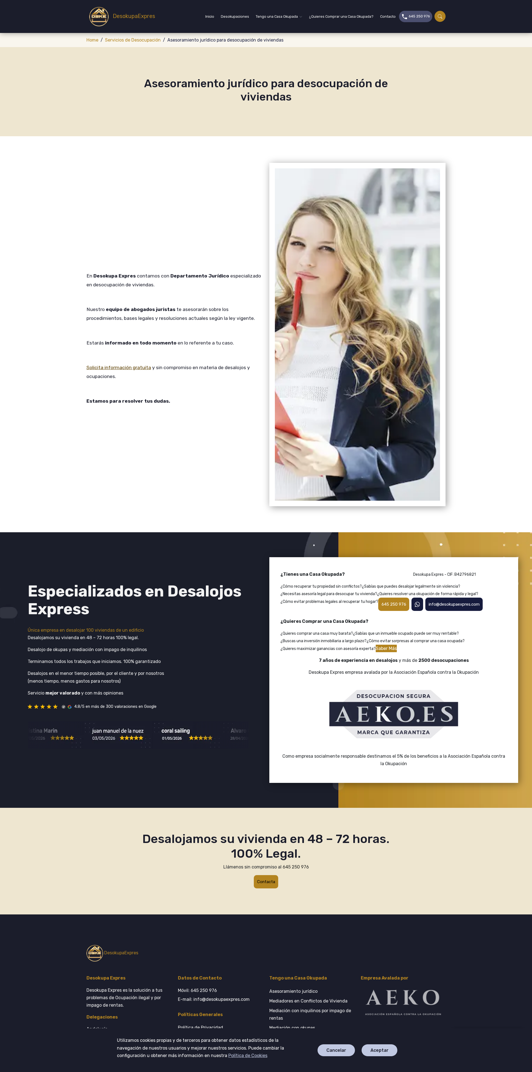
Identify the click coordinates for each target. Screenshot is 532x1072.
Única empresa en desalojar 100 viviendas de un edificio (86, 630)
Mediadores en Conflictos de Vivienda (308, 1001)
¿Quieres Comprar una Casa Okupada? (341, 16)
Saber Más (386, 648)
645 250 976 (419, 16)
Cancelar (336, 1050)
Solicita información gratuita (118, 367)
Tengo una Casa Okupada (277, 16)
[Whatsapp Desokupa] (417, 604)
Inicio (209, 16)
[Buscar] (440, 16)
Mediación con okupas (292, 1027)
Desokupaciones (235, 16)
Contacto (388, 16)
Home (92, 40)
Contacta (266, 881)
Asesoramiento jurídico (293, 991)
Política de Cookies (247, 1055)
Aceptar (379, 1050)
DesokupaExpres (130, 16)
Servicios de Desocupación (133, 40)
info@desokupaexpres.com (453, 603)
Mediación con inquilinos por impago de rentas (310, 1014)
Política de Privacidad (200, 1027)
